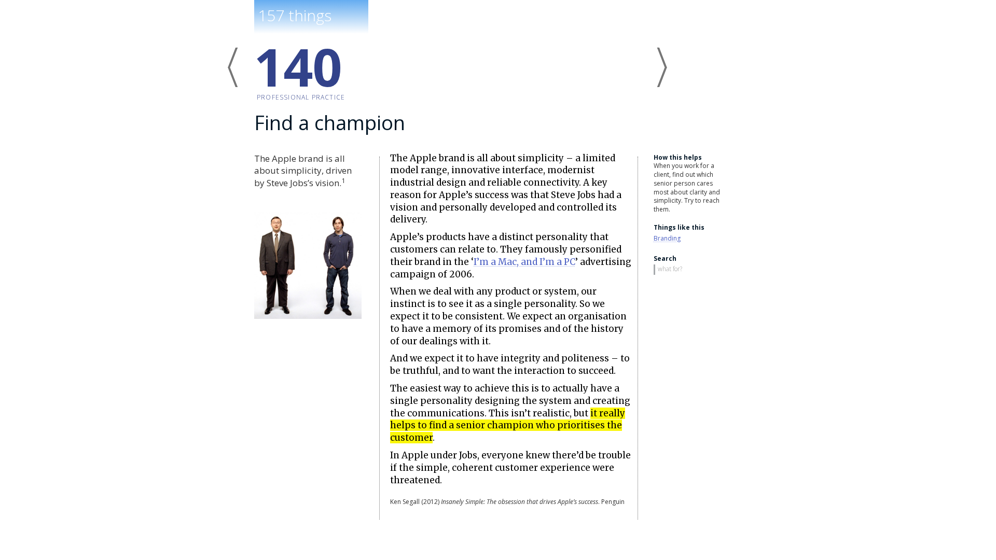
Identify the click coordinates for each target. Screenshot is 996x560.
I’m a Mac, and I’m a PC (524, 262)
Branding (667, 238)
